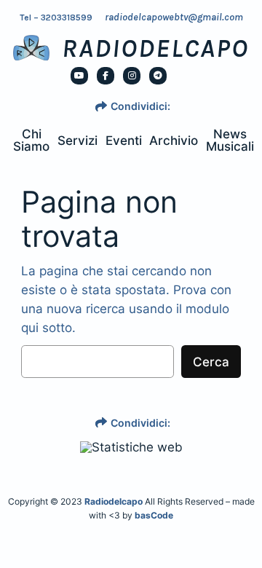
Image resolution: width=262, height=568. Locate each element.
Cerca (211, 362)
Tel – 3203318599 (56, 17)
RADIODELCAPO (155, 48)
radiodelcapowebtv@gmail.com (174, 17)
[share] (101, 106)
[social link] (79, 75)
